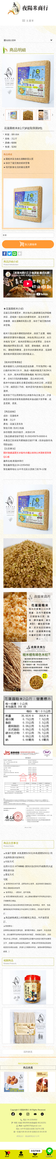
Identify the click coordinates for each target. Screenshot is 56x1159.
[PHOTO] (28, 81)
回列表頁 (28, 1052)
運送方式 (9, 874)
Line (20, 1114)
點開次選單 (11, 40)
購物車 (7, 1154)
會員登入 (21, 1156)
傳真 (16, 1123)
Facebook (13, 1114)
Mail (35, 1114)
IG (27, 1114)
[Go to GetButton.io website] (49, 1156)
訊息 (42, 1114)
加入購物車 (31, 244)
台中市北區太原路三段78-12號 (32, 1129)
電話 (25, 1120)
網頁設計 (20, 1136)
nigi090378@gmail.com (32, 1126)
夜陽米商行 (28, 8)
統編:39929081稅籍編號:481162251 (32, 1123)
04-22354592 (32, 1120)
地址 (18, 1129)
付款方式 (9, 861)
